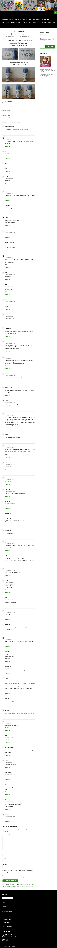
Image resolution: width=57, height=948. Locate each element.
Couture (32, 15)
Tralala (50, 22)
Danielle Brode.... (8, 462)
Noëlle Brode (5, 939)
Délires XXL (51, 15)
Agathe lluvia (8, 542)
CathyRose (7, 255)
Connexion (4, 906)
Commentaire (6, 834)
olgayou (6, 341)
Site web (5, 864)
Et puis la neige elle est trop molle (9, 936)
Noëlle (6, 163)
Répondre (8, 132)
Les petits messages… (7, 116)
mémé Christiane (8, 138)
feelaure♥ (7, 217)
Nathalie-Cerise (8, 387)
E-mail (4, 858)
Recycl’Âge (35, 22)
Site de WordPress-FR (7, 914)
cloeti (6, 192)
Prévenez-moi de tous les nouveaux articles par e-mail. (15, 877)
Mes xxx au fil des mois (15, 22)
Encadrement (5, 19)
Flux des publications (6, 909)
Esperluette (18, 36)
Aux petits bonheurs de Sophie (8, 938)
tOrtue (6, 299)
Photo (30, 22)
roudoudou (7, 698)
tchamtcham (7, 205)
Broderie (12, 15)
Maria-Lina (7, 637)
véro (6, 735)
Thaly (6, 784)
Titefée (6, 434)
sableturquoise (8, 530)
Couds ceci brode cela (7, 926)
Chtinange (4, 935)
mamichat (7, 611)
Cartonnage (18, 15)
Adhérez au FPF (5, 15)
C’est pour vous (25, 15)
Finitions (11, 19)
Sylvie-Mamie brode (9, 747)
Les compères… (7, 111)
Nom (4, 852)
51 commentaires (27, 36)
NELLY (6, 446)
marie (6, 555)
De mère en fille (5, 922)
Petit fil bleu (7, 814)
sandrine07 (7, 489)
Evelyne (6, 414)
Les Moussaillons (45, 19)
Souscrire (50, 46)
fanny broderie (8, 328)
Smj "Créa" (7, 760)
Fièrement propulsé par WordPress (8, 946)
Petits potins (24, 22)
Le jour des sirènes (36, 19)
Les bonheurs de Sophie (7, 934)
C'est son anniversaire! (18, 31)
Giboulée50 (7, 651)
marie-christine (8, 772)
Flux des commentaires (7, 911)
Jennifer (6, 400)
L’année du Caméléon (27, 19)
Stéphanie (7, 568)
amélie (6, 314)
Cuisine (46, 15)
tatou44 (6, 176)
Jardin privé (4, 923)
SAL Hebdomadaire (43, 22)
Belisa (13, 43)
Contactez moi (5, 25)
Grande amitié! (18, 19)
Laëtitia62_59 (8, 666)
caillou (6, 230)
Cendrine (7, 678)
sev (5, 151)
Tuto (54, 22)
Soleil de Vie (7, 501)
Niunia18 (7, 710)
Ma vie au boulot (5, 22)
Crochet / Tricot (39, 15)
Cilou (26, 62)
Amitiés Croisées (5, 940)
